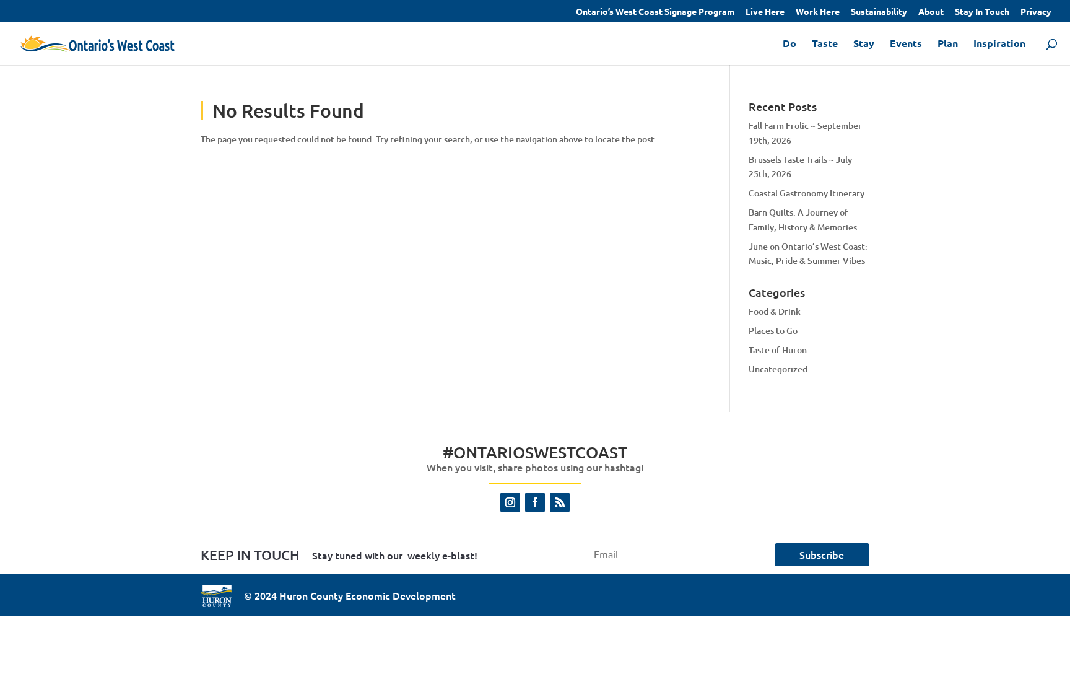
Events (906, 44)
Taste (825, 44)
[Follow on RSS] (560, 502)
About (931, 12)
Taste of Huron (778, 350)
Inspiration (999, 44)
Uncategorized (778, 369)
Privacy (1035, 12)
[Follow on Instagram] (510, 502)
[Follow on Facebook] (535, 502)
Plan (947, 44)
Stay (863, 44)
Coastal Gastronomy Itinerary (806, 193)
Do (789, 44)
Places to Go (773, 330)
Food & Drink (775, 311)
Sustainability (879, 12)
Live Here (765, 12)
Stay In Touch (982, 12)
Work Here (818, 12)
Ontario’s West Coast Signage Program (655, 12)
